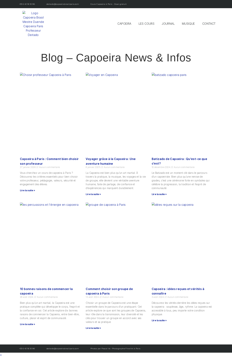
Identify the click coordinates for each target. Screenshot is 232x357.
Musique (188, 23)
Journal (168, 23)
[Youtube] (207, 4)
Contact (209, 23)
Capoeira (124, 23)
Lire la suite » (27, 190)
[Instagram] (199, 4)
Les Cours (147, 23)
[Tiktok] (215, 4)
